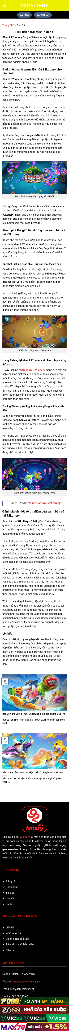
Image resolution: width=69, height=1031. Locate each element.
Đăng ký (10, 881)
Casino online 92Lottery (43, 503)
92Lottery (34, 5)
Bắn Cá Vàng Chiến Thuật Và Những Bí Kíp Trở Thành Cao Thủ (34, 713)
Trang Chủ (8, 25)
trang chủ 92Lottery (33, 370)
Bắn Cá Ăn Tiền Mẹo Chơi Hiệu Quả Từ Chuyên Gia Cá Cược (32, 772)
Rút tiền (10, 904)
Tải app (10, 892)
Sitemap (10, 950)
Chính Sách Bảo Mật (17, 938)
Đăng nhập (12, 887)
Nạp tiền (10, 898)
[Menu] (4, 6)
